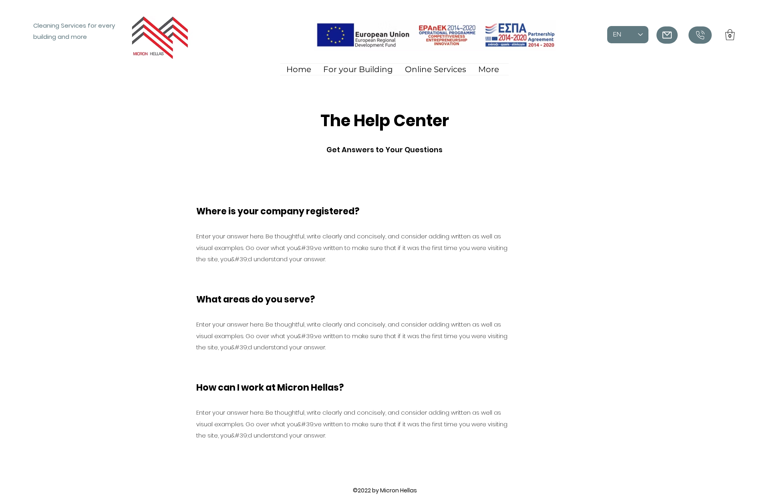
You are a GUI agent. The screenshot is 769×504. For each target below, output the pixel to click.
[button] (730, 34)
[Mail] (667, 35)
